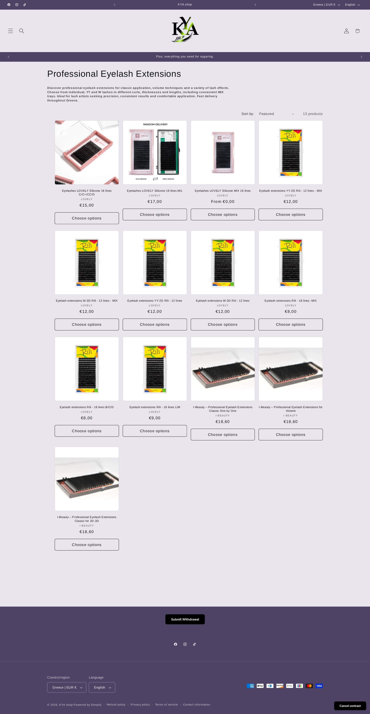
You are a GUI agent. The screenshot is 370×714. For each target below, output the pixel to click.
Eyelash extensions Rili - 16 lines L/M (155, 407)
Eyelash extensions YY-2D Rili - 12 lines (154, 300)
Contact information (196, 704)
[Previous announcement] (114, 4)
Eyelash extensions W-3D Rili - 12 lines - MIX (87, 300)
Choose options (87, 218)
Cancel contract (350, 705)
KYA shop (66, 704)
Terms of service (166, 704)
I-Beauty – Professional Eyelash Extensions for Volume (291, 408)
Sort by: (247, 114)
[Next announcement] (255, 4)
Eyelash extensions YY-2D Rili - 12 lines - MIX (290, 190)
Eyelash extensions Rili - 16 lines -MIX (291, 300)
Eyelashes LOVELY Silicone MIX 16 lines (223, 190)
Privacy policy (140, 704)
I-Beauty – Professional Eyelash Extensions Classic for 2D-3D (86, 518)
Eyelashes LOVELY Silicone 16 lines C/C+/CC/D (87, 192)
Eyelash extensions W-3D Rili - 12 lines (223, 300)
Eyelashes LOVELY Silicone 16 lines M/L (154, 190)
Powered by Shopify (87, 704)
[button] (10, 30)
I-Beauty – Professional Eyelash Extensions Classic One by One (222, 408)
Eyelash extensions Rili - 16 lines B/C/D (87, 407)
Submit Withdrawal (185, 619)
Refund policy (116, 704)
